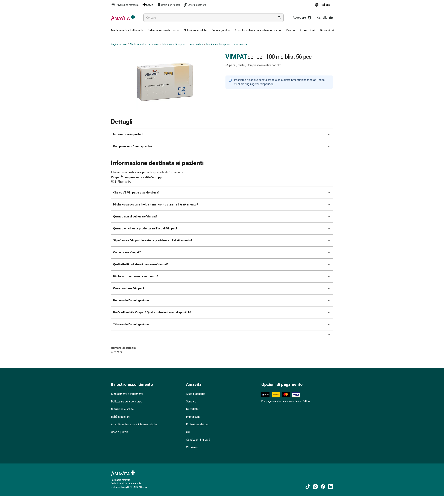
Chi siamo (192, 447)
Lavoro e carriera (197, 4)
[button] (324, 5)
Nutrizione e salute (122, 409)
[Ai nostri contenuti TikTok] (307, 486)
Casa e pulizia (119, 432)
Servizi (149, 4)
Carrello (322, 17)
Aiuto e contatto (195, 394)
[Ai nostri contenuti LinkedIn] (330, 486)
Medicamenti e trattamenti (144, 44)
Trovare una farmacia (127, 4)
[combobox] (208, 18)
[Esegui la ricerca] (279, 18)
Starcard (191, 401)
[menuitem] (127, 30)
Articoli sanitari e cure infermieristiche (134, 424)
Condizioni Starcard (198, 439)
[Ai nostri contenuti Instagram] (315, 486)
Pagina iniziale (119, 44)
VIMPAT (236, 56)
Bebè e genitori (120, 416)
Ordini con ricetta (170, 4)
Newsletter (192, 409)
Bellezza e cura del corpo (126, 401)
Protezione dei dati (197, 424)
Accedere (299, 17)
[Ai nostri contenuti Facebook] (323, 486)
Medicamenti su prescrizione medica (183, 44)
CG (188, 432)
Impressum (193, 416)
